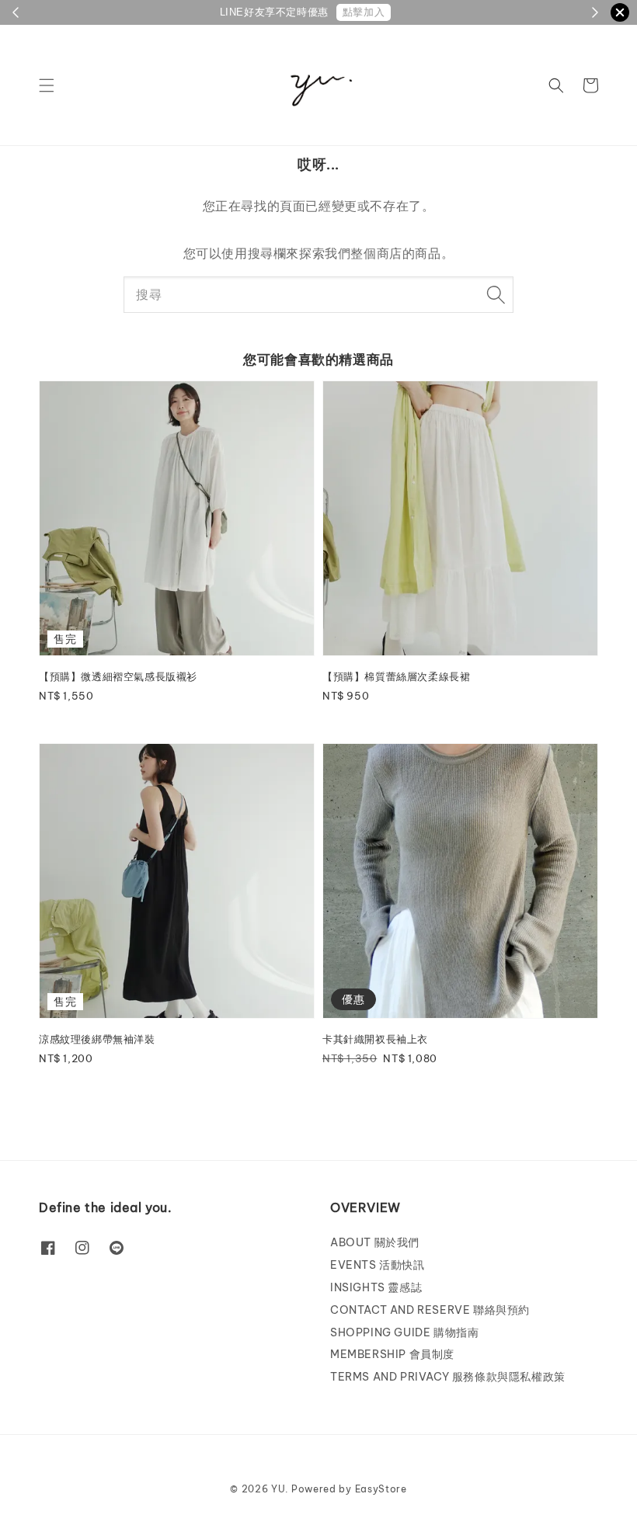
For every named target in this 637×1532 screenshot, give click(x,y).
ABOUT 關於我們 (374, 1242)
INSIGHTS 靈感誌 (376, 1287)
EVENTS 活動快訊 (377, 1265)
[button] (47, 85)
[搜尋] (496, 294)
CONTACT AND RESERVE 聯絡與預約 (430, 1310)
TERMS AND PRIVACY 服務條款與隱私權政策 (448, 1377)
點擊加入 (364, 12)
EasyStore (381, 1489)
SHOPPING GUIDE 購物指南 (404, 1332)
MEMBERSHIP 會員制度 (392, 1354)
